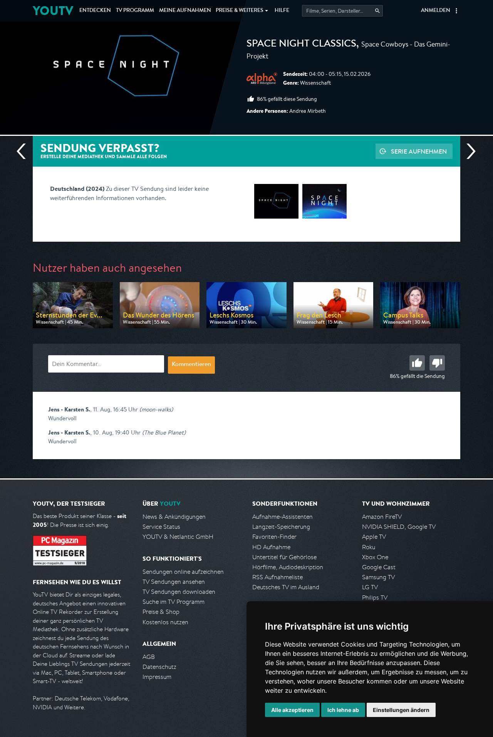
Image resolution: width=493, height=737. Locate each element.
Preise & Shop (161, 612)
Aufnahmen (185, 10)
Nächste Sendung (468, 151)
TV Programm (135, 10)
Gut (417, 363)
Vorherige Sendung (24, 151)
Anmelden (435, 10)
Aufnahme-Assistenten (282, 517)
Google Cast (379, 567)
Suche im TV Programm (174, 602)
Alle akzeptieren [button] (292, 710)
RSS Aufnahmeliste (277, 577)
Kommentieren (191, 365)
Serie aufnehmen (419, 151)
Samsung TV (378, 577)
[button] (456, 11)
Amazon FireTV (382, 517)
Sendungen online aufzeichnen (183, 572)
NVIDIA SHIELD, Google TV (399, 527)
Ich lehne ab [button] (343, 710)
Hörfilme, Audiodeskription (287, 567)
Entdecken (95, 10)
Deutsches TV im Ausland (285, 587)
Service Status (161, 527)
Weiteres (239, 10)
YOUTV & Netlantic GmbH (178, 537)
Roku (368, 547)
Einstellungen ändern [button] (401, 710)
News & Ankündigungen (174, 517)
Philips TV (374, 597)
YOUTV (53, 10)
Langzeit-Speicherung (281, 527)
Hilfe (282, 10)
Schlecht (437, 363)
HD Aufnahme (271, 547)
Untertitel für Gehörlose (284, 557)
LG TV (370, 587)
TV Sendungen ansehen (174, 582)
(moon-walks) (156, 409)
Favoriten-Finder (274, 537)
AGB (149, 657)
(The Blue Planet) (164, 432)
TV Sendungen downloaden (179, 592)
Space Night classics (301, 45)
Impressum (157, 677)
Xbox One (375, 557)
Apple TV (374, 537)
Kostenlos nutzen (165, 622)
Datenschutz (159, 667)
